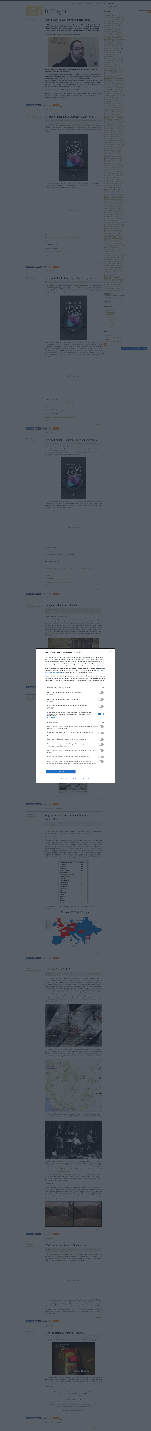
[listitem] (75, 688)
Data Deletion (63, 779)
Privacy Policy (87, 779)
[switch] (101, 692)
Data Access (75, 779)
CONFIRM (61, 771)
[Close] (111, 652)
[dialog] (75, 715)
